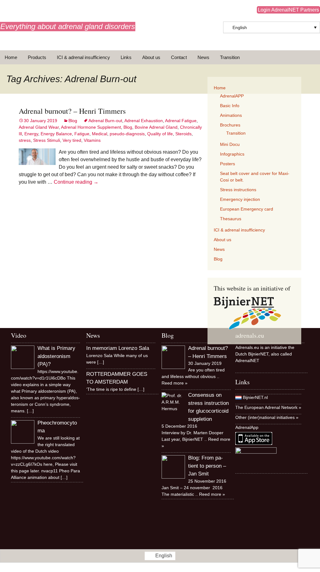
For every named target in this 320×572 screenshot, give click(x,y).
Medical (99, 133)
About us (151, 57)
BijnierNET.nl (255, 397)
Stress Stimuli (46, 140)
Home (11, 57)
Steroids (183, 133)
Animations (231, 115)
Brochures (230, 124)
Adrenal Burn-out (105, 120)
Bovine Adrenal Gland (156, 127)
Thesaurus (230, 218)
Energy (31, 133)
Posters (227, 163)
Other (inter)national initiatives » (266, 417)
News (203, 57)
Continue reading (76, 182)
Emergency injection (240, 199)
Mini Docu (230, 144)
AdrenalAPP (232, 95)
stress (25, 140)
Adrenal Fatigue (181, 120)
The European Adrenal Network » (268, 407)
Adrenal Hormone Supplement (91, 127)
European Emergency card (246, 208)
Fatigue (81, 133)
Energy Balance (56, 133)
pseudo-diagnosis (127, 133)
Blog (72, 120)
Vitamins (92, 140)
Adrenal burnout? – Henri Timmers (72, 111)
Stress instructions (238, 189)
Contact (179, 57)
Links (126, 57)
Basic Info (229, 105)
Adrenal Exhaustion (143, 120)
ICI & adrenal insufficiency (83, 57)
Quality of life (160, 133)
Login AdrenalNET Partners (288, 9)
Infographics (232, 154)
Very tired (71, 140)
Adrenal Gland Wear (39, 127)
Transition (230, 57)
